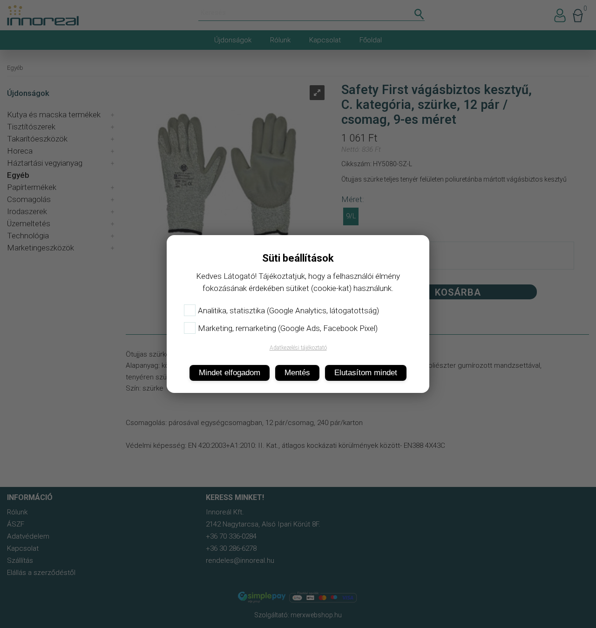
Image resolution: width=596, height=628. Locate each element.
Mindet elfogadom (229, 372)
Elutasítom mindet (365, 372)
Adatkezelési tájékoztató (298, 347)
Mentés (297, 372)
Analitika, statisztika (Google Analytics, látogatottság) (288, 310)
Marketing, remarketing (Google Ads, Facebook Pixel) (288, 328)
